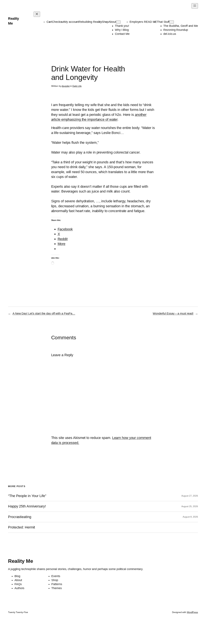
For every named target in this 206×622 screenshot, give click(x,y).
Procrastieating (19, 517)
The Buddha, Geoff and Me (180, 25)
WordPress (192, 612)
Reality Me (20, 561)
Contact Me (122, 33)
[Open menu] (195, 6)
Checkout (58, 21)
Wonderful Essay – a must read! (173, 313)
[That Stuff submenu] (171, 22)
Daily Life (77, 86)
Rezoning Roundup (175, 29)
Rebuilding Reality (90, 21)
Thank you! (122, 25)
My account (71, 21)
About (112, 21)
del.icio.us (169, 33)
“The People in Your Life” (27, 496)
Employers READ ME (143, 21)
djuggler (66, 86)
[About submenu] (118, 22)
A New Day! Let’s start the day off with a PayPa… (44, 313)
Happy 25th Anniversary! (27, 506)
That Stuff (163, 21)
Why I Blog (122, 29)
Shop (105, 21)
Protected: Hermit (21, 527)
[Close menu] (37, 14)
